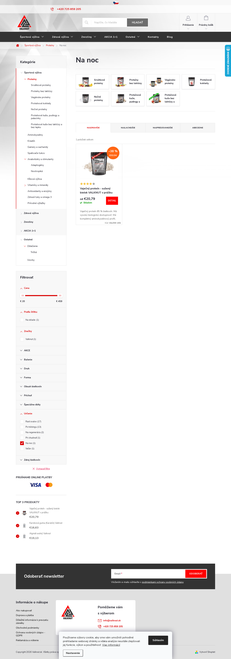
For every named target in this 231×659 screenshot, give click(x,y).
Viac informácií (111, 645)
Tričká (34, 252)
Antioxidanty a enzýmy (40, 191)
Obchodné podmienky (27, 627)
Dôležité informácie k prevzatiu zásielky (32, 621)
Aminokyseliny (35, 134)
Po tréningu (33, 427)
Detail (112, 200)
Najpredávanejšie (163, 127)
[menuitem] (32, 37)
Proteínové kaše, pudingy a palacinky (45, 117)
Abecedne (197, 127)
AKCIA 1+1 (30, 230)
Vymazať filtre (43, 468)
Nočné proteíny (39, 109)
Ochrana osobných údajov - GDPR (30, 634)
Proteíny (32, 79)
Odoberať (196, 573)
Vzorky (30, 260)
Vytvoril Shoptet (207, 652)
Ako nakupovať (24, 610)
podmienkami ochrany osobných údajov (163, 582)
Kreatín (31, 141)
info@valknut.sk (112, 620)
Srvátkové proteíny (41, 85)
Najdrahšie (93, 127)
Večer (30, 448)
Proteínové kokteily (41, 103)
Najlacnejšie (128, 127)
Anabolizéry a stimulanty (40, 159)
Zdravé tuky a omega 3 (40, 197)
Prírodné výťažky (36, 203)
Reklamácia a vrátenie (27, 640)
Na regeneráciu (34, 432)
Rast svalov (33, 421)
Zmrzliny (28, 222)
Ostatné (28, 239)
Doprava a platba (25, 615)
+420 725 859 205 (113, 626)
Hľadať (137, 22)
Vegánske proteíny (40, 97)
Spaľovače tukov (36, 153)
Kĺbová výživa (35, 179)
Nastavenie (73, 653)
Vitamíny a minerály (38, 185)
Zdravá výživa (31, 213)
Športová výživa (33, 72)
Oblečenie (32, 246)
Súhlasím (158, 640)
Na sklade (32, 319)
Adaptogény (37, 165)
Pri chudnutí (33, 437)
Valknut (30, 339)
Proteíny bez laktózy (41, 91)
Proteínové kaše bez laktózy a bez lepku (46, 126)
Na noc (30, 443)
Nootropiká (37, 171)
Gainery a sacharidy (38, 147)
